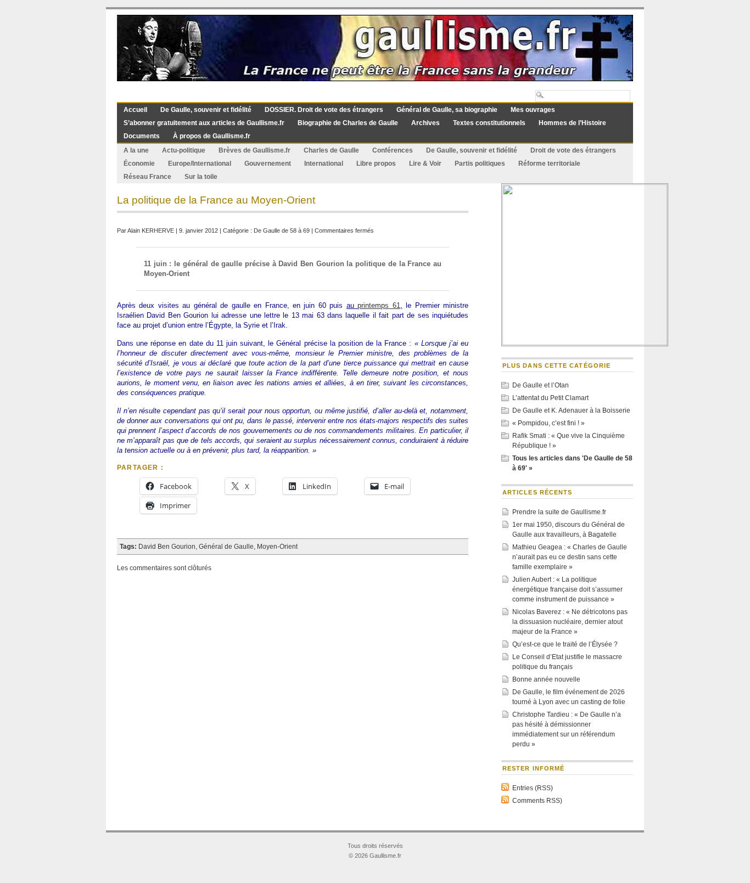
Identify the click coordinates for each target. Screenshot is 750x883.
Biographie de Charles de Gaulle (348, 123)
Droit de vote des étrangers (573, 150)
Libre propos (376, 163)
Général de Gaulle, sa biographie (446, 110)
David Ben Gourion (166, 546)
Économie (139, 163)
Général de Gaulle (226, 546)
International (323, 163)
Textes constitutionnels (489, 123)
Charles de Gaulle (331, 150)
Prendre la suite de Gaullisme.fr (559, 512)
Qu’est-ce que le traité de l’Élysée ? (565, 644)
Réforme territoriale (549, 163)
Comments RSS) (537, 801)
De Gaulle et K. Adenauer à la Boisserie (571, 410)
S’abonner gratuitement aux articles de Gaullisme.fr (204, 123)
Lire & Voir (425, 163)
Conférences (392, 150)
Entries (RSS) (532, 788)
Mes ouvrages (533, 110)
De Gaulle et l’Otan (540, 385)
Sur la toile (200, 177)
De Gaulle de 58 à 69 (282, 230)
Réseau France (147, 177)
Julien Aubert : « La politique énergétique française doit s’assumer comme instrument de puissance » (567, 589)
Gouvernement (267, 163)
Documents (142, 136)
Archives (425, 123)
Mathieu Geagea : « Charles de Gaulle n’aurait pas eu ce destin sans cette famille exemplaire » (569, 557)
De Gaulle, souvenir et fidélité (205, 110)
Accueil (135, 110)
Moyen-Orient (277, 546)
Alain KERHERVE (150, 230)
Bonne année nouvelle (546, 679)
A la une (136, 150)
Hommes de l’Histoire (572, 123)
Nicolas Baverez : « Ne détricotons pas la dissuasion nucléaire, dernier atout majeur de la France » (570, 621)
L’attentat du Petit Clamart (550, 398)
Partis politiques (480, 163)
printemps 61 (378, 305)
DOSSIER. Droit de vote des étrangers (324, 110)
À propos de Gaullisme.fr (211, 136)
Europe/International (199, 163)
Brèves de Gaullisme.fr (254, 150)
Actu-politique (183, 150)
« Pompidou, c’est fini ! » (548, 423)
